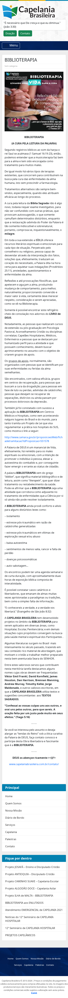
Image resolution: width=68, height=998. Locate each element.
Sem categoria (11, 66)
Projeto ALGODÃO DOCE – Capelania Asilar (30, 888)
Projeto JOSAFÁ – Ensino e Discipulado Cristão (32, 867)
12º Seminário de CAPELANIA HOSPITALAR (30, 928)
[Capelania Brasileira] (29, 12)
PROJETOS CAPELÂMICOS (20, 935)
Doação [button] (10, 33)
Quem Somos (13, 803)
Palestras (10, 839)
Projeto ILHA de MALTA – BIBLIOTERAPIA (29, 895)
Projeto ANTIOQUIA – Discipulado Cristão (30, 874)
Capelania (11, 832)
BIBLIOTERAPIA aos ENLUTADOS (24, 903)
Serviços (10, 825)
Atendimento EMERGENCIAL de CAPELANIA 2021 (34, 910)
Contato (10, 846)
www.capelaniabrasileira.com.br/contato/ (34, 764)
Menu (13, 45)
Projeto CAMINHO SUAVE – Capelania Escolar (32, 881)
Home (8, 796)
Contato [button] (25, 33)
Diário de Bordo (14, 817)
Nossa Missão (13, 810)
